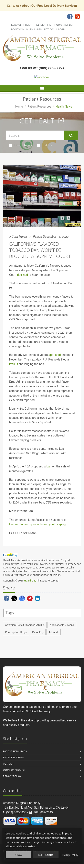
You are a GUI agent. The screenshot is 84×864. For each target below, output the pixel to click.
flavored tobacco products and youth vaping (37, 524)
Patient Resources (39, 106)
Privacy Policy (12, 776)
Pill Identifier (43, 24)
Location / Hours (22, 29)
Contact (8, 763)
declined (22, 275)
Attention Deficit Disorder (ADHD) (24, 625)
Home (19, 106)
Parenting (37, 632)
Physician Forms (13, 757)
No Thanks (45, 854)
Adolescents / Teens (62, 625)
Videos (47, 145)
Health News (23, 145)
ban (48, 466)
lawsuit (13, 364)
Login (61, 29)
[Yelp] (77, 16)
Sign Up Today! (45, 29)
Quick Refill (64, 24)
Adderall (53, 632)
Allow (18, 854)
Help (28, 24)
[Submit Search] (71, 135)
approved (55, 355)
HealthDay (30, 580)
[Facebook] (70, 16)
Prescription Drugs (16, 632)
